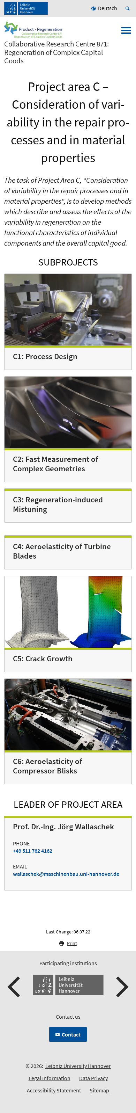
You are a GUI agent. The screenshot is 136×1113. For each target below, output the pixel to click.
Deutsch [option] (107, 8)
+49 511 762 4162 (32, 850)
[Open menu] (126, 32)
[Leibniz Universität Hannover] (26, 8)
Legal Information (49, 1078)
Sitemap (99, 1090)
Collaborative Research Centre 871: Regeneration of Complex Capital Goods (56, 52)
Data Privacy (93, 1078)
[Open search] (129, 8)
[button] (14, 986)
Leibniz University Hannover (78, 1065)
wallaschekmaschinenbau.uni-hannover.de (66, 873)
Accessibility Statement (54, 1090)
